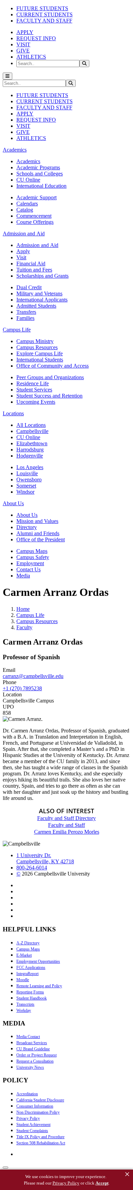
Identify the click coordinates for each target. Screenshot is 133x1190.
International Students (39, 359)
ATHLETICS (31, 57)
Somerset (26, 486)
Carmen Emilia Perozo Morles (66, 832)
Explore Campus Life (39, 353)
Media (23, 575)
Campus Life (30, 615)
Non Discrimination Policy (38, 1112)
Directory (26, 527)
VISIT (23, 44)
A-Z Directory (28, 943)
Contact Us (28, 569)
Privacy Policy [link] (66, 1183)
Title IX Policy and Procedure (40, 1136)
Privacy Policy (28, 1118)
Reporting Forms (30, 992)
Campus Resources (37, 347)
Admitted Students (36, 306)
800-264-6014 (31, 867)
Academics (28, 161)
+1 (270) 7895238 (22, 688)
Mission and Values (37, 521)
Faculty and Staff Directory (66, 818)
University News (30, 1067)
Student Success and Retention (49, 396)
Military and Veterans (39, 293)
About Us (27, 515)
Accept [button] (101, 1183)
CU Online (28, 180)
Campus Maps (31, 551)
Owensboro (29, 479)
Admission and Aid (37, 245)
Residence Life (32, 383)
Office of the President (40, 539)
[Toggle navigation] (7, 76)
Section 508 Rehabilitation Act (40, 1143)
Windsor (25, 492)
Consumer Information (34, 1106)
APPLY (24, 32)
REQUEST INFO (36, 38)
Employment (30, 563)
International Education (41, 186)
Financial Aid (30, 263)
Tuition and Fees (34, 270)
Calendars (27, 203)
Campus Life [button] (17, 330)
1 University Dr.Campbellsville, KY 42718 (45, 858)
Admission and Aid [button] (24, 233)
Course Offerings (35, 222)
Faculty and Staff (66, 825)
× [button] (127, 1174)
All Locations (31, 425)
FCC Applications (30, 967)
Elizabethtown (31, 443)
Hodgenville (29, 456)
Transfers (26, 312)
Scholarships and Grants (42, 276)
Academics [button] (15, 150)
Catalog (24, 210)
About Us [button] (13, 503)
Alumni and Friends (37, 533)
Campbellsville (32, 431)
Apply (23, 251)
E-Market (24, 955)
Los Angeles (29, 467)
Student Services (34, 389)
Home (23, 609)
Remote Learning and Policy (39, 986)
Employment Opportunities (38, 961)
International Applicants (42, 300)
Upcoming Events (35, 402)
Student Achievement (33, 1124)
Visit (21, 257)
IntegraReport (27, 973)
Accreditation (27, 1094)
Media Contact (28, 1036)
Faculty (24, 627)
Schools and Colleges (39, 173)
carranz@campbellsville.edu (33, 676)
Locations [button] (13, 413)
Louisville (27, 473)
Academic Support (36, 197)
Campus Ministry (35, 341)
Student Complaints (32, 1130)
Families (25, 318)
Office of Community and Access (52, 366)
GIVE (23, 50)
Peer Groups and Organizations (50, 377)
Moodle (22, 979)
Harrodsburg (30, 449)
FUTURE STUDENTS (42, 8)
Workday (23, 1010)
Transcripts (25, 1004)
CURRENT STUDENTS (44, 14)
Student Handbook (31, 998)
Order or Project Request (36, 1055)
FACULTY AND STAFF (44, 21)
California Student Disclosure (40, 1100)
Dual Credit (29, 287)
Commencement (33, 216)
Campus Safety (32, 557)
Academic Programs (38, 167)
